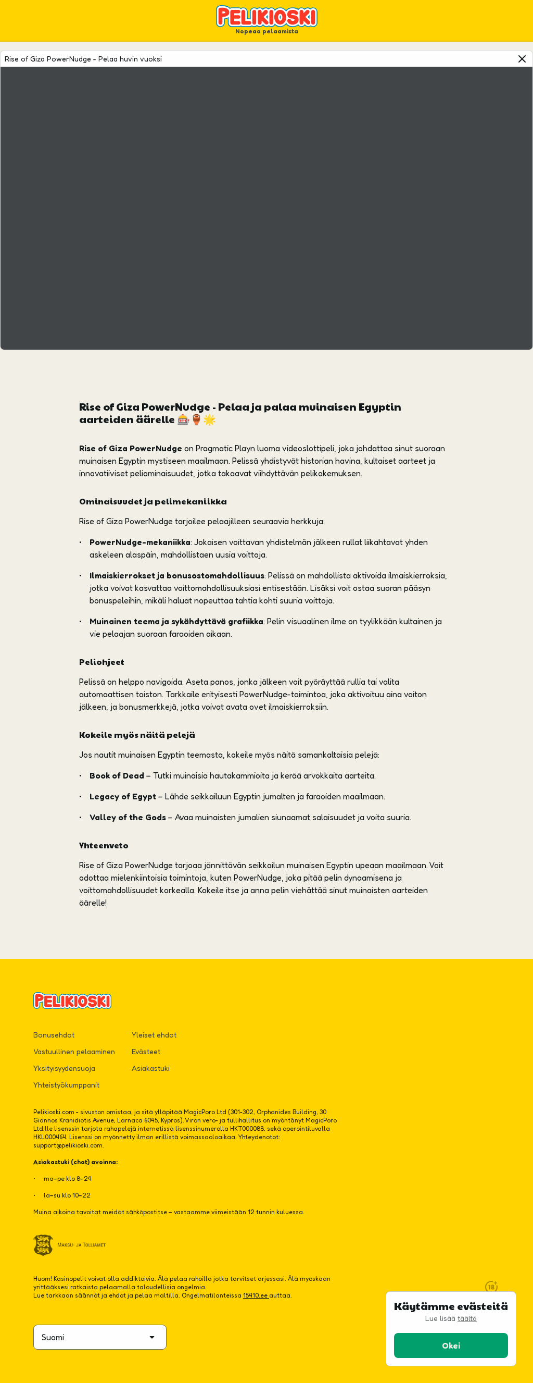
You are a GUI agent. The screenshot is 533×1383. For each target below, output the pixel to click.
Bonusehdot (53, 1034)
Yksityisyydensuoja (64, 1068)
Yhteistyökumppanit (66, 1084)
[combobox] (100, 1337)
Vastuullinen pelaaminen (74, 1051)
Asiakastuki (151, 1068)
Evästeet (146, 1051)
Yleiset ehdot (154, 1034)
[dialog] (451, 1328)
